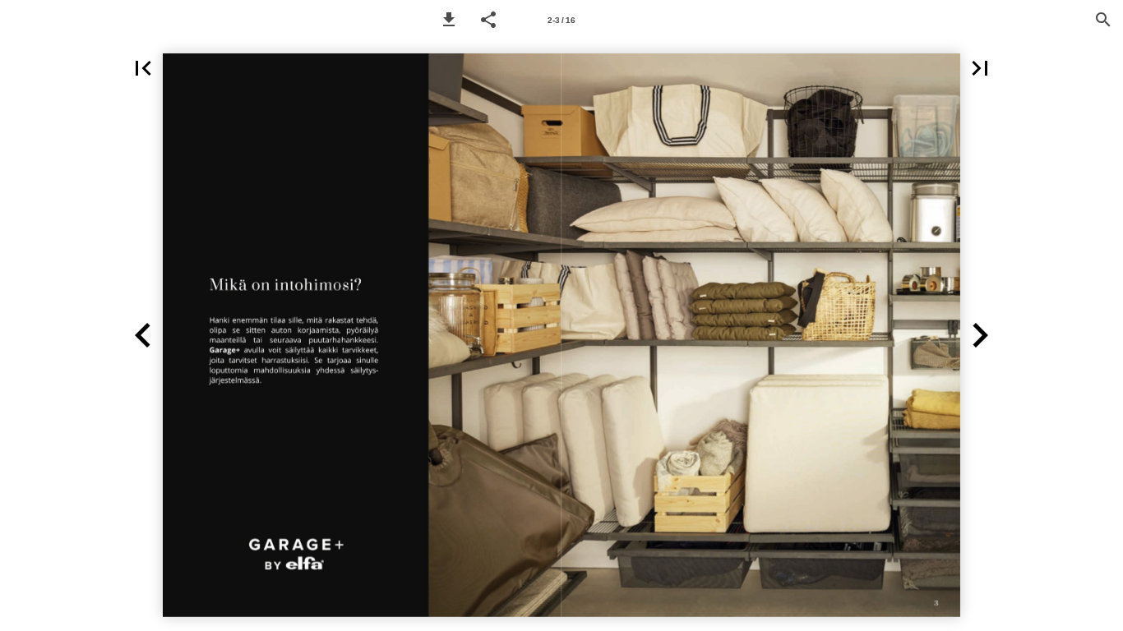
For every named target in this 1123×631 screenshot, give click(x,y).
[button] (449, 19)
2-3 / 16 (561, 20)
